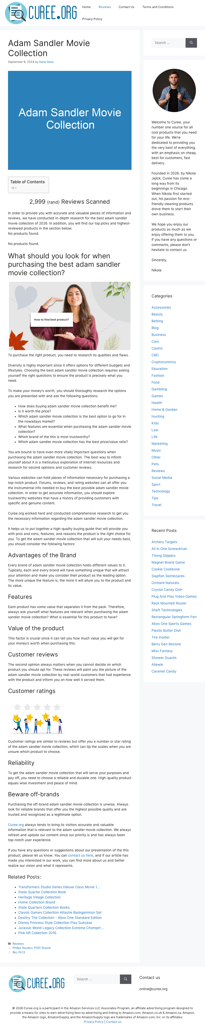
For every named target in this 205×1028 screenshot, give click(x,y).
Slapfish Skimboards (168, 576)
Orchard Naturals (165, 583)
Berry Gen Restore (166, 644)
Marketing (160, 444)
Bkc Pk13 (19, 952)
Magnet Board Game (168, 562)
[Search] (191, 43)
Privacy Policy (92, 19)
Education (160, 369)
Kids (155, 423)
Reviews (105, 7)
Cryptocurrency (164, 362)
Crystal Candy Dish (167, 590)
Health (157, 403)
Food (156, 382)
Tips (155, 498)
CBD (155, 355)
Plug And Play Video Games (174, 596)
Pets (155, 464)
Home (86, 7)
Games (157, 396)
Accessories (161, 307)
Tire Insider (161, 637)
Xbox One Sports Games (171, 624)
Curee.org (16, 825)
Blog (155, 328)
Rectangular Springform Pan (174, 617)
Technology (161, 491)
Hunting (158, 416)
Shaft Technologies (167, 610)
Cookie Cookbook (166, 569)
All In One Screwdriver (169, 549)
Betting (157, 321)
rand (53, 202)
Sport (156, 484)
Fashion (158, 376)
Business (159, 335)
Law (155, 430)
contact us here (80, 855)
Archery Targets (164, 542)
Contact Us (126, 7)
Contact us (113, 1022)
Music (156, 450)
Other (156, 457)
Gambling (159, 389)
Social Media (162, 478)
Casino (157, 348)
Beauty (157, 314)
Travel (156, 505)
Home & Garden (164, 410)
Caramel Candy (164, 671)
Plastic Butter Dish (166, 630)
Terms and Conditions (158, 7)
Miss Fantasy (162, 651)
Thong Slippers (164, 556)
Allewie (157, 665)
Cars (155, 341)
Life (155, 437)
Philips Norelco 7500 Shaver (32, 947)
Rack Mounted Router (169, 603)
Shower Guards (164, 658)
